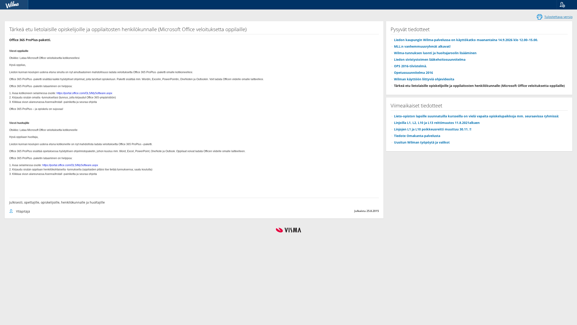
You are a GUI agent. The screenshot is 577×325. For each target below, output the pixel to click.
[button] (565, 4)
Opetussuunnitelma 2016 (413, 72)
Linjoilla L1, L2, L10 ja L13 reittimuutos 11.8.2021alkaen (437, 123)
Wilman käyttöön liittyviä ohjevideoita (424, 79)
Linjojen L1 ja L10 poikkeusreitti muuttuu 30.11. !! (432, 129)
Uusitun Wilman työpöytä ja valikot (422, 142)
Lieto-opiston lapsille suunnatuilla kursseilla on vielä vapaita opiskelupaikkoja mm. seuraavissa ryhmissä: (476, 116)
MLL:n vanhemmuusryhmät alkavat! (422, 46)
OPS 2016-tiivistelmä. (410, 66)
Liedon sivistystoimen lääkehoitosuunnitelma (429, 59)
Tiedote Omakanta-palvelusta (417, 136)
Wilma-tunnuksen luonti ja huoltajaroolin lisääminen (435, 53)
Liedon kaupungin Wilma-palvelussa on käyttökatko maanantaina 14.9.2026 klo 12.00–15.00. (466, 40)
